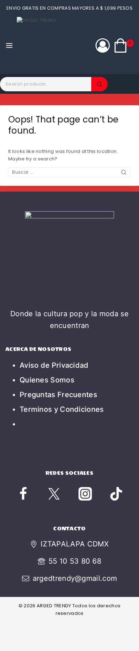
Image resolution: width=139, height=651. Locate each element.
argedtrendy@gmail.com (75, 578)
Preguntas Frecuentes (58, 394)
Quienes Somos (47, 380)
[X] (54, 493)
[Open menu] (9, 45)
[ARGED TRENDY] (45, 45)
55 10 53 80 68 (74, 561)
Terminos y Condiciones (62, 409)
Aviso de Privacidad (54, 365)
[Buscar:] (69, 172)
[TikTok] (116, 493)
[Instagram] (85, 493)
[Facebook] (23, 493)
